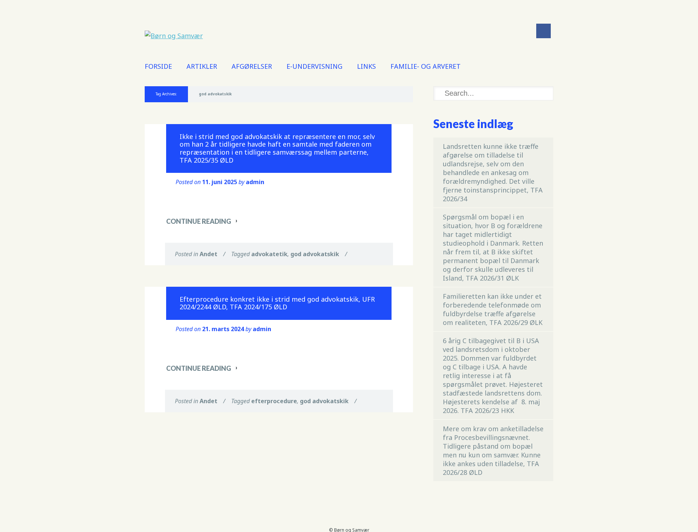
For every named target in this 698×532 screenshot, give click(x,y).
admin (255, 182)
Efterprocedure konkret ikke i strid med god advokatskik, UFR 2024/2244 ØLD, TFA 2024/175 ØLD (277, 303)
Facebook (543, 31)
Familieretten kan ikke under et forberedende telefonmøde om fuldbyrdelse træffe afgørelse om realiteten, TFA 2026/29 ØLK (492, 309)
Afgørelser (252, 66)
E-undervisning (314, 66)
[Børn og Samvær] (174, 35)
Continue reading (198, 221)
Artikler (201, 66)
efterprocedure (274, 401)
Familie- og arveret (425, 66)
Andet (208, 254)
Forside (158, 66)
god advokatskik (314, 254)
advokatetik (269, 254)
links (366, 66)
